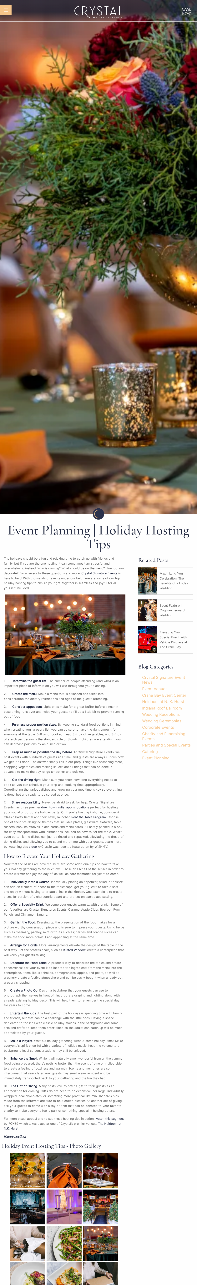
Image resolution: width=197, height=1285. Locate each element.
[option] (98, 257)
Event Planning (155, 758)
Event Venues (154, 688)
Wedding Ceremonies (161, 721)
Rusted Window (74, 950)
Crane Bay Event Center (164, 695)
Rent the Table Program (88, 817)
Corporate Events (158, 727)
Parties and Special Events (166, 745)
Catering (150, 751)
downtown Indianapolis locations (65, 807)
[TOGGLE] (6, 10)
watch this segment (109, 1119)
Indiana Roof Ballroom (162, 708)
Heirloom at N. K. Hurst (163, 701)
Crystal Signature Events (99, 573)
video (33, 846)
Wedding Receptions (161, 714)
